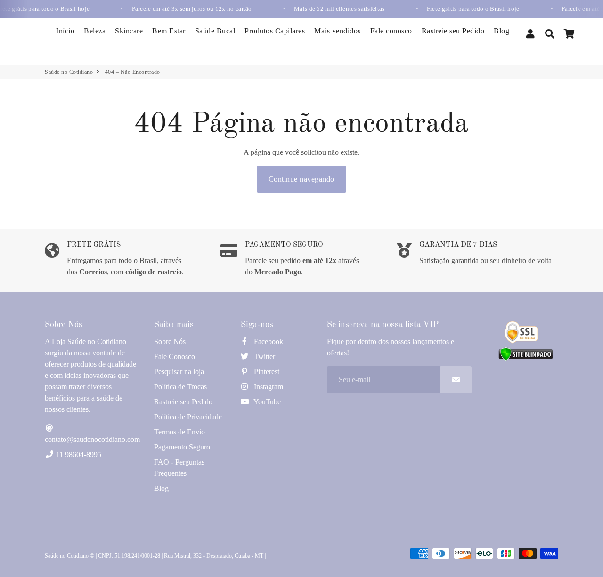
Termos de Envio (179, 432)
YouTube (266, 402)
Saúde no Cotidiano (69, 72)
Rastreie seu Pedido (453, 31)
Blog (501, 31)
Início (65, 31)
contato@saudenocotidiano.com (92, 439)
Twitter (263, 357)
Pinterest (265, 372)
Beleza (95, 31)
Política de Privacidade (188, 417)
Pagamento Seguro (182, 447)
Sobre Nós (170, 341)
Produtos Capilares (274, 31)
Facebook (267, 341)
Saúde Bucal (215, 31)
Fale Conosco (174, 357)
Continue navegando (301, 179)
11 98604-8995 (77, 454)
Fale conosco (391, 31)
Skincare (129, 31)
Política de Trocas (180, 387)
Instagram (267, 387)
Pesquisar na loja (179, 372)
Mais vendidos (337, 31)
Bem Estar (169, 31)
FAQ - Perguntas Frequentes (179, 467)
